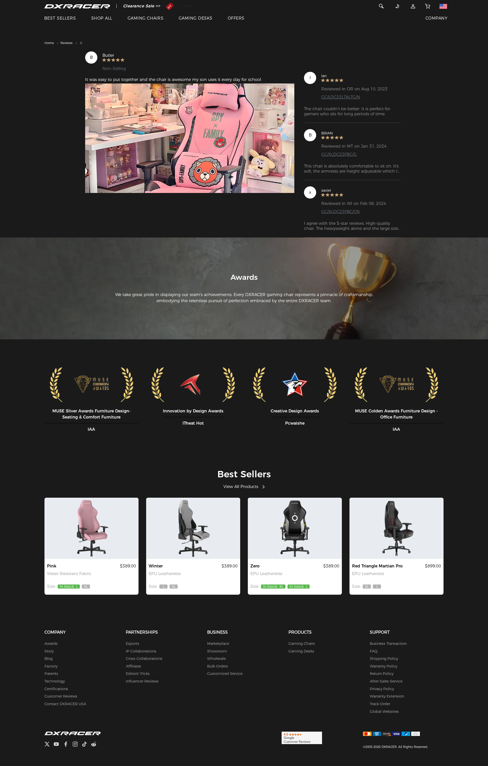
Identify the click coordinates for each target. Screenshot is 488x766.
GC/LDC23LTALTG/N (340, 97)
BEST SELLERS (60, 18)
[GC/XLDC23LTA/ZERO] (295, 528)
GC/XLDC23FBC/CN (340, 211)
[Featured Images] (189, 138)
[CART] (427, 6)
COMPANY (436, 18)
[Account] (413, 6)
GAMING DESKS (195, 18)
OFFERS (236, 18)
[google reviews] (302, 737)
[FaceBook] (67, 745)
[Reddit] (95, 745)
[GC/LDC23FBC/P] (91, 528)
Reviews (66, 43)
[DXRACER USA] (77, 6)
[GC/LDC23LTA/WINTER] (193, 528)
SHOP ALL (101, 18)
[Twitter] (49, 745)
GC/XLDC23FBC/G (339, 154)
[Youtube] (58, 745)
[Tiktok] (86, 745)
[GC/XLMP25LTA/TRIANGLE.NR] (396, 528)
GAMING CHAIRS (145, 18)
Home (49, 43)
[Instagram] (77, 745)
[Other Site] (443, 6)
